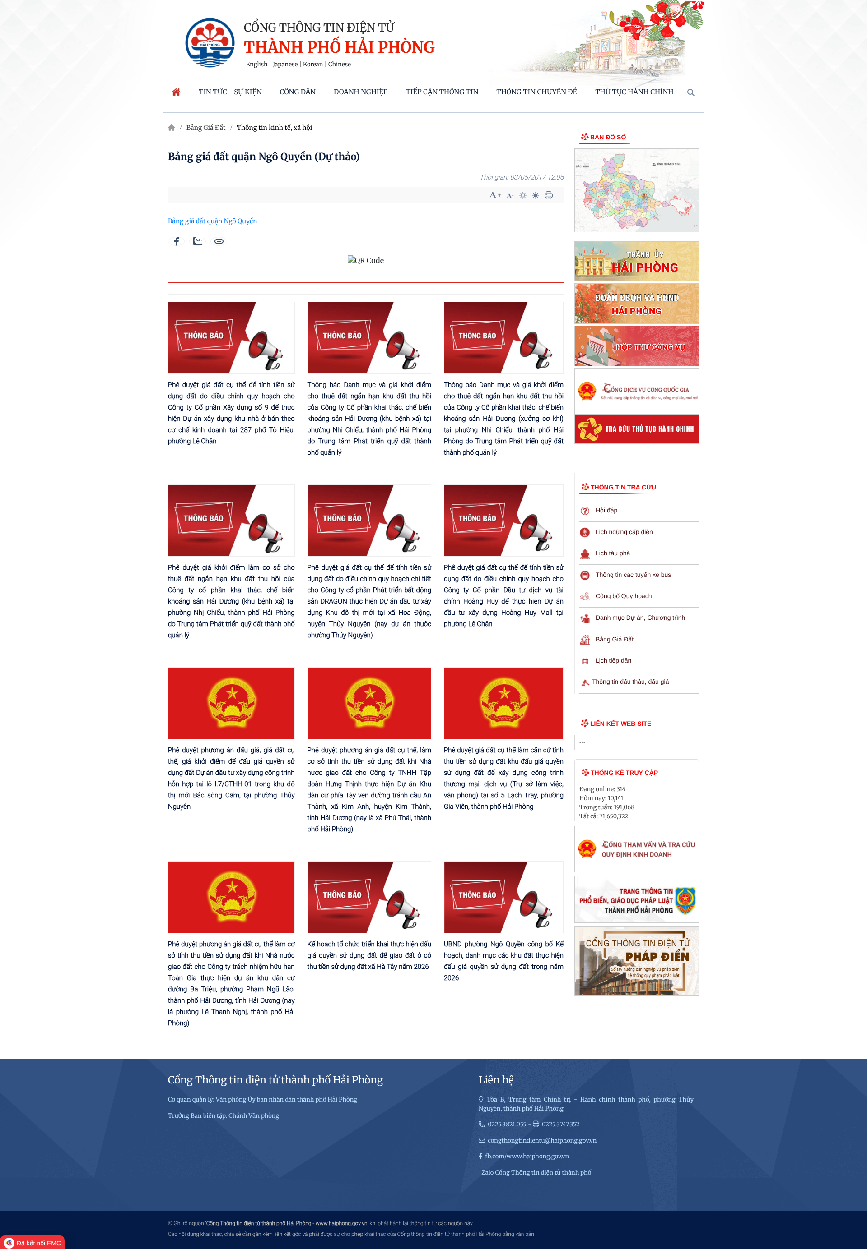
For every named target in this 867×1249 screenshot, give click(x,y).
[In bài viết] (549, 195)
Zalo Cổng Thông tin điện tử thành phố (536, 1172)
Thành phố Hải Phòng (339, 48)
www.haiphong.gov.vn (342, 1223)
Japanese (285, 64)
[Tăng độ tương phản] (523, 195)
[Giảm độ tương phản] (535, 195)
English (257, 64)
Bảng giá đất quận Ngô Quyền (212, 221)
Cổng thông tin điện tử (319, 27)
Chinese (339, 64)
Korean (313, 64)
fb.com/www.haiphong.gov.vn (527, 1156)
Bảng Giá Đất (206, 128)
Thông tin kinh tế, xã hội (274, 128)
